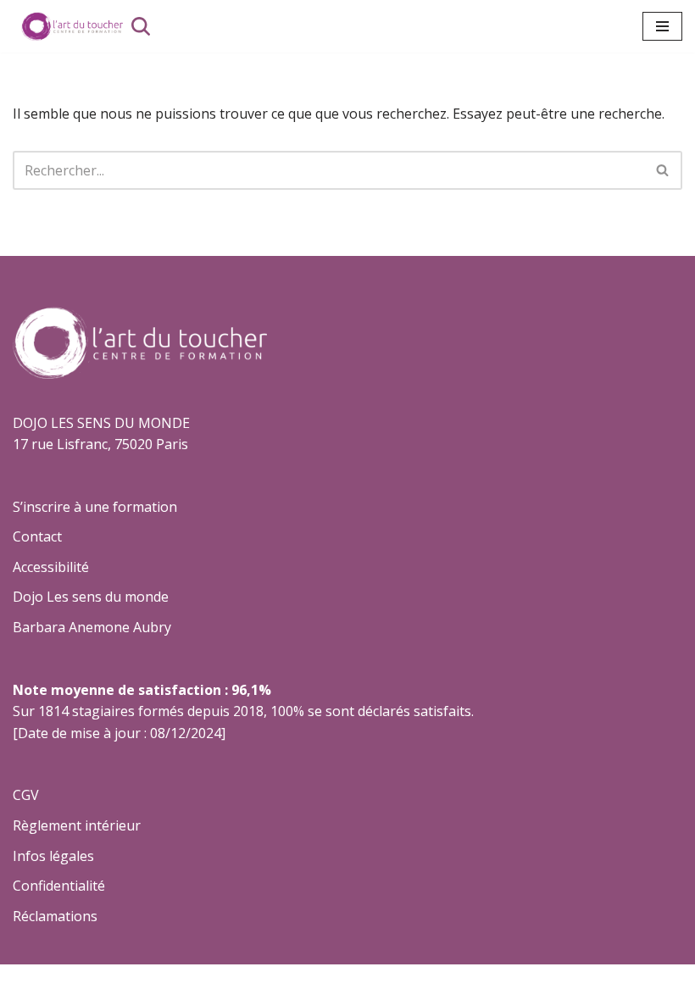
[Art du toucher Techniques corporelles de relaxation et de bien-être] (68, 26)
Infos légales (53, 856)
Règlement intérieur (77, 825)
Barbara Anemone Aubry (92, 627)
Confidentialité (59, 885)
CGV (26, 795)
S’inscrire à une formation (95, 506)
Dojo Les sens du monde (91, 596)
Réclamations (55, 916)
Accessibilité (51, 567)
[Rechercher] (140, 26)
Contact (37, 536)
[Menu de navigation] (662, 26)
